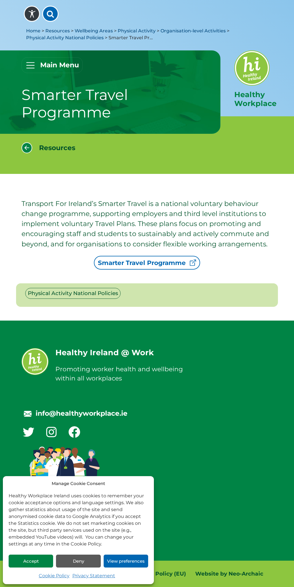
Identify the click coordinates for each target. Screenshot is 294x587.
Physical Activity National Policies (65, 37)
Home (33, 31)
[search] (50, 14)
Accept (31, 561)
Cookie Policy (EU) (160, 573)
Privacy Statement (93, 575)
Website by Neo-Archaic (229, 573)
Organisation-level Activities (193, 31)
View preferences (126, 561)
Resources (57, 31)
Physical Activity (137, 31)
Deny (78, 561)
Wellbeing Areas (94, 31)
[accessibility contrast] (32, 14)
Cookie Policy (54, 575)
